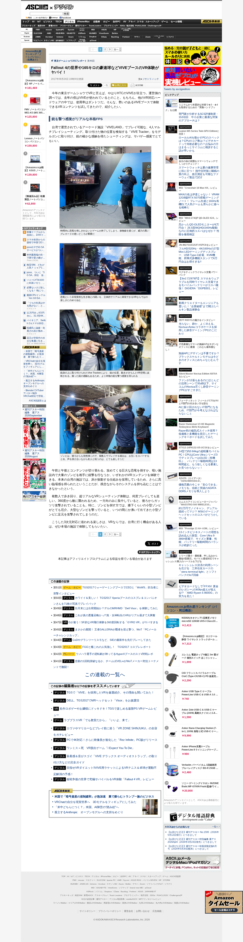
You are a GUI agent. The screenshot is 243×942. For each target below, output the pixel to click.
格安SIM (41, 26)
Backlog (115, 37)
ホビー (106, 21)
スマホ (140, 21)
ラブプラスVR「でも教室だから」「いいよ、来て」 (97, 720)
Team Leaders (116, 895)
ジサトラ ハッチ (150, 79)
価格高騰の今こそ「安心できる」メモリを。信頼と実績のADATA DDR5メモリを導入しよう (199, 488)
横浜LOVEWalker (94, 903)
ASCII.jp (36, 7)
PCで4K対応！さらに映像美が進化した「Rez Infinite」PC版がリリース (112, 739)
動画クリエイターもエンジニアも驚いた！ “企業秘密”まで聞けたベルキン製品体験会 (199, 306)
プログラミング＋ (131, 895)
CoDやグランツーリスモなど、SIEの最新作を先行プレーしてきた (112, 639)
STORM (166, 880)
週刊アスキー (81, 26)
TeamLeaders (95, 26)
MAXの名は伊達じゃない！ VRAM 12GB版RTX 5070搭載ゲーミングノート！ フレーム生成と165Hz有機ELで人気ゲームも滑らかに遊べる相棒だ (199, 201)
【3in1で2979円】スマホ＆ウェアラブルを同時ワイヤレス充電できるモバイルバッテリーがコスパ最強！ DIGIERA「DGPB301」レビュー (199, 285)
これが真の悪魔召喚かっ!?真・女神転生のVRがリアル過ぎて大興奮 (115, 615)
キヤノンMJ (49, 40)
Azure (71, 37)
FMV (38, 30)
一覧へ (215, 827)
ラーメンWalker (60, 903)
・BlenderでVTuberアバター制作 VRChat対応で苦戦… (34, 393)
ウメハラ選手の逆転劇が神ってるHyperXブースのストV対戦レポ (114, 653)
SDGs (122, 26)
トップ (25, 21)
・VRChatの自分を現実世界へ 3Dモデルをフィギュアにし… (34, 364)
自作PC (117, 21)
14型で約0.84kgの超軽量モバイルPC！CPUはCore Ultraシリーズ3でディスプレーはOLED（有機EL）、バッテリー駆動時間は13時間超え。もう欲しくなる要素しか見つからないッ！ (199, 459)
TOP (63, 876)
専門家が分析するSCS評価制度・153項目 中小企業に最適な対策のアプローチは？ (199, 117)
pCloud (93, 40)
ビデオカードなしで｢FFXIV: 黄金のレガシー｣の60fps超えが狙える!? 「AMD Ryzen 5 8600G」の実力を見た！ (198, 591)
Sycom (71, 30)
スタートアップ (152, 21)
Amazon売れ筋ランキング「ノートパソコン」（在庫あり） (33, 55)
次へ (116, 49)
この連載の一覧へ (105, 674)
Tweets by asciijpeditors (177, 89)
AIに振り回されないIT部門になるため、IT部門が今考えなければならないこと (198, 410)
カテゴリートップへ (149, 552)
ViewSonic (104, 33)
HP (115, 30)
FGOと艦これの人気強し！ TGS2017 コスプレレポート (116, 646)
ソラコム (82, 37)
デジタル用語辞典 (117, 899)
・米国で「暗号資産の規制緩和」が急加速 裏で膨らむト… (33, 354)
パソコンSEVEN (82, 29)
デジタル (62, 7)
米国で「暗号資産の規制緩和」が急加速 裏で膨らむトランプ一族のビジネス (104, 796)
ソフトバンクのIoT (159, 36)
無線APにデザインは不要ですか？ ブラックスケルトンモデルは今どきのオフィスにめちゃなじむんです (200, 358)
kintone (60, 37)
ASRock (82, 33)
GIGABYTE (71, 33)
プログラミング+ (111, 26)
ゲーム (164, 21)
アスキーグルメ (66, 26)
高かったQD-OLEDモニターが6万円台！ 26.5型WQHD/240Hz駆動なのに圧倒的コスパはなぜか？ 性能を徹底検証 (199, 229)
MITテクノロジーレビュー (150, 899)
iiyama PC (111, 880)
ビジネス (47, 21)
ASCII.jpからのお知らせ (177, 827)
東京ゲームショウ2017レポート (70, 60)
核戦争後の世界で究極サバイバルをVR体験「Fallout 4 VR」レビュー (110, 779)
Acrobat (49, 37)
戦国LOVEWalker (181, 903)
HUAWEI (93, 33)
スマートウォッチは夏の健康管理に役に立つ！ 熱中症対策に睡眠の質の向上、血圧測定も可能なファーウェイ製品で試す (199, 172)
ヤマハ (137, 37)
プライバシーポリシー (109, 911)
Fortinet (125, 37)
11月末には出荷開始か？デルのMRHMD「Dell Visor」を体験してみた (116, 608)
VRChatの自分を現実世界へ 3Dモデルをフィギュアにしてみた (95, 802)
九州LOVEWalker (146, 903)
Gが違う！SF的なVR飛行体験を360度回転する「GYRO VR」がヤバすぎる (113, 622)
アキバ (131, 21)
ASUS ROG (60, 33)
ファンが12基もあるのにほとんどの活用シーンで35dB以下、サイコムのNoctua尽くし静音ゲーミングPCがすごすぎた (199, 385)
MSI (93, 30)
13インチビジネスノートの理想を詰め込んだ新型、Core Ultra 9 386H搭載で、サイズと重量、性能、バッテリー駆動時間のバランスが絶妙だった (199, 539)
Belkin (115, 33)
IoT (39, 21)
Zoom (148, 37)
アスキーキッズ (28, 26)
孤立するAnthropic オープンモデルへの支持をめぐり (88, 812)
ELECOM (38, 33)
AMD (49, 33)
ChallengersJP (154, 26)
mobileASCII (131, 899)
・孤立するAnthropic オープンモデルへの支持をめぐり (34, 383)
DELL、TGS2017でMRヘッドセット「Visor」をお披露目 (103, 700)
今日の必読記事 (88, 899)
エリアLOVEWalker (76, 903)
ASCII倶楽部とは (37, 400)
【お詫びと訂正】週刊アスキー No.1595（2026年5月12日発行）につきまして (193, 833)
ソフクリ (170, 37)
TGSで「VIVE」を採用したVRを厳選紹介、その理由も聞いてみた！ (110, 692)
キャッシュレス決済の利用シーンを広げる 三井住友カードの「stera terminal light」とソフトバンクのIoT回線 (199, 570)
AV (124, 21)
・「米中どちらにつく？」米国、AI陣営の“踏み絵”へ (33, 374)
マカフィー (38, 40)
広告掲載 (157, 911)
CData (104, 37)
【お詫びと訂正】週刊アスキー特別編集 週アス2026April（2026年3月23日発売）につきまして (192, 840)
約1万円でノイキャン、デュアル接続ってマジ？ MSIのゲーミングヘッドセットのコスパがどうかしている (199, 513)
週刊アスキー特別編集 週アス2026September (34, 412)
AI (33, 21)
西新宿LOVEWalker (112, 903)
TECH (58, 21)
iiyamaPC (60, 30)
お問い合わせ (143, 911)
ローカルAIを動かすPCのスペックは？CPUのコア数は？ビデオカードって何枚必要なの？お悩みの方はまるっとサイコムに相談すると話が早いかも (199, 144)
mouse (49, 30)
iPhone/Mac (83, 21)
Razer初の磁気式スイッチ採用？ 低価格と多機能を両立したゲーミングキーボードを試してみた (199, 434)
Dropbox (92, 37)
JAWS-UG (84, 884)
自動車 (96, 21)
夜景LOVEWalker (129, 903)
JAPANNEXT (59, 40)
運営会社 (128, 911)
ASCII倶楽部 (211, 21)
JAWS (38, 37)
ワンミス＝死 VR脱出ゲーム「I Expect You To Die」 (101, 748)
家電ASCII (53, 26)
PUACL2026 (140, 26)
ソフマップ (71, 40)
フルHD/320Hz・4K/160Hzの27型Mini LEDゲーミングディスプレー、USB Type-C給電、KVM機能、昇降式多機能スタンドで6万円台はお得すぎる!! (199, 255)
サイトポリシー (87, 911)
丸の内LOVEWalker (164, 903)
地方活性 (130, 26)
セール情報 (176, 21)
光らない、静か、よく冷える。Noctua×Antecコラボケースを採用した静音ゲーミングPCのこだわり (198, 328)
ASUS (104, 30)
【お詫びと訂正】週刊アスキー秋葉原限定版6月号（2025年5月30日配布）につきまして (192, 847)
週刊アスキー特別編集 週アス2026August (34, 453)
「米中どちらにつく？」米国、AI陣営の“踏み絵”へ (86, 807)
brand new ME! (136, 888)
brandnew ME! (82, 40)
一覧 (106, 85)
